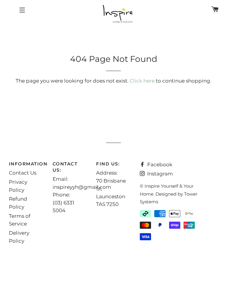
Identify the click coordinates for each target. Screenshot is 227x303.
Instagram (159, 174)
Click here (142, 81)
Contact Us (22, 173)
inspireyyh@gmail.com (82, 187)
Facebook (159, 164)
